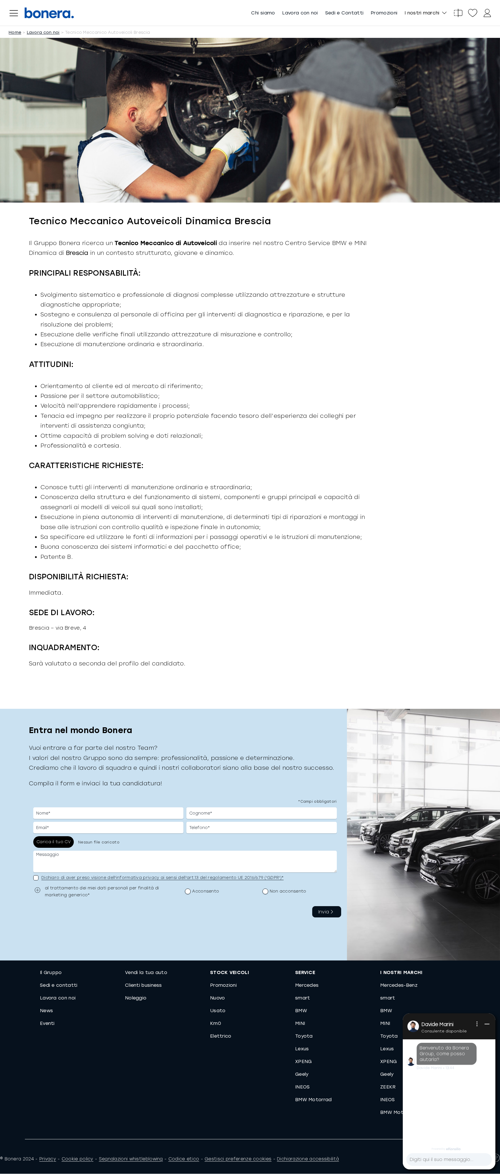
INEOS (302, 1087)
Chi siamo (263, 13)
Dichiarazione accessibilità (308, 1159)
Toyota (304, 1036)
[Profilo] (487, 13)
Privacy (47, 1159)
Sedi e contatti (59, 985)
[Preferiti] (472, 13)
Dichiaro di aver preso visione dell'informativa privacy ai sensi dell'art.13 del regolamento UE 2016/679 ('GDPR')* (162, 877)
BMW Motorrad (313, 1099)
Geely (302, 1074)
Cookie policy (77, 1159)
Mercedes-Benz (399, 985)
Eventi (47, 1023)
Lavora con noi (300, 13)
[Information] (477, 1024)
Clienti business (143, 985)
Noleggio (135, 998)
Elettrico (220, 1036)
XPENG (303, 1061)
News (46, 1010)
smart (302, 998)
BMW (301, 1010)
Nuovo (217, 998)
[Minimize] (487, 1024)
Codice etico (183, 1159)
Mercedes (307, 985)
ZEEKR (388, 1087)
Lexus (302, 1048)
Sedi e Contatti (344, 13)
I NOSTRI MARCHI (401, 972)
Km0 (215, 1023)
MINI (300, 1023)
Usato (218, 1010)
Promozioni (384, 13)
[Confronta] (458, 13)
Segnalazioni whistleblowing (131, 1159)
